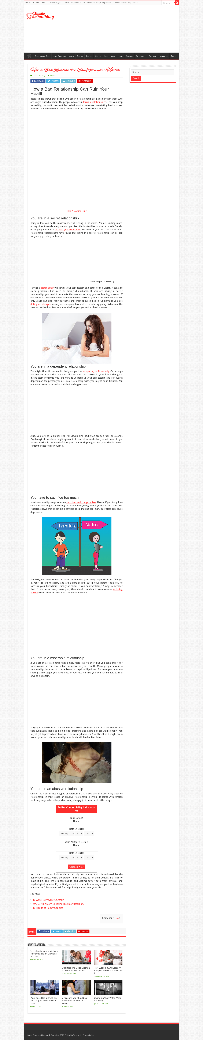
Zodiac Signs (55, 3)
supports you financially (96, 371)
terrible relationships (94, 102)
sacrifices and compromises (81, 502)
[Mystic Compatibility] (40, 15)
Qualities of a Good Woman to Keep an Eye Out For (76, 969)
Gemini (89, 56)
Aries (71, 56)
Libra (121, 56)
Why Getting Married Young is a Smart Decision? (58, 904)
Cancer (98, 56)
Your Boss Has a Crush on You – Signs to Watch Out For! (43, 1001)
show (116, 918)
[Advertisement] (123, 29)
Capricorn (153, 56)
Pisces (173, 56)
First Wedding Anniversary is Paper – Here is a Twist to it (108, 971)
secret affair (47, 287)
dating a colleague (40, 304)
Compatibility (29, 56)
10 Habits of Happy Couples (48, 908)
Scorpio (129, 56)
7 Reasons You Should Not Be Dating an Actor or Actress (75, 1001)
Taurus (80, 56)
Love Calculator (59, 56)
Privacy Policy (88, 1035)
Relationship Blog (42, 56)
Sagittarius (140, 56)
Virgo (113, 56)
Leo (106, 56)
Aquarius (164, 56)
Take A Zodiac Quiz (76, 211)
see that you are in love (67, 229)
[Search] (177, 2)
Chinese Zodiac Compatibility (125, 3)
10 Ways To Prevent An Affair (48, 900)
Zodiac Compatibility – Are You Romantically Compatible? (87, 3)
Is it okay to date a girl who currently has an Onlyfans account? (44, 954)
